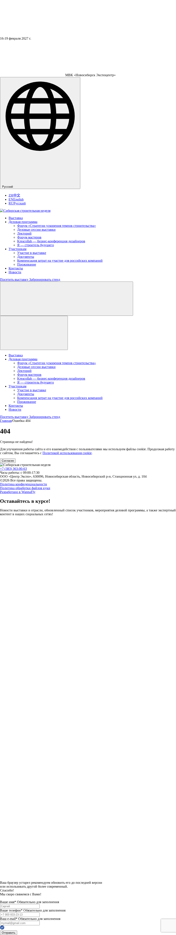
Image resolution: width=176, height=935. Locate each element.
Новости (15, 272)
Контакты (16, 268)
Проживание (26, 264)
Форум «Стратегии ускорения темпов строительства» (56, 226)
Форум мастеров (29, 237)
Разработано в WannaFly (17, 492)
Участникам (17, 249)
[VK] (88, 869)
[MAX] (4, 879)
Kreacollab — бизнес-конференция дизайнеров (51, 241)
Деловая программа (23, 222)
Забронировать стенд (44, 279)
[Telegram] (88, 691)
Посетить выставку (14, 279)
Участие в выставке (31, 253)
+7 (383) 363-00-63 (13, 469)
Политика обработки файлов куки (25, 488)
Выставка (16, 218)
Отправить (8, 932)
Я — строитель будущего (35, 245)
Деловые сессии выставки (36, 229)
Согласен (8, 460)
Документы (25, 257)
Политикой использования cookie (67, 453)
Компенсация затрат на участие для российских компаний (60, 260)
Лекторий (24, 233)
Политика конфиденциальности (23, 484)
